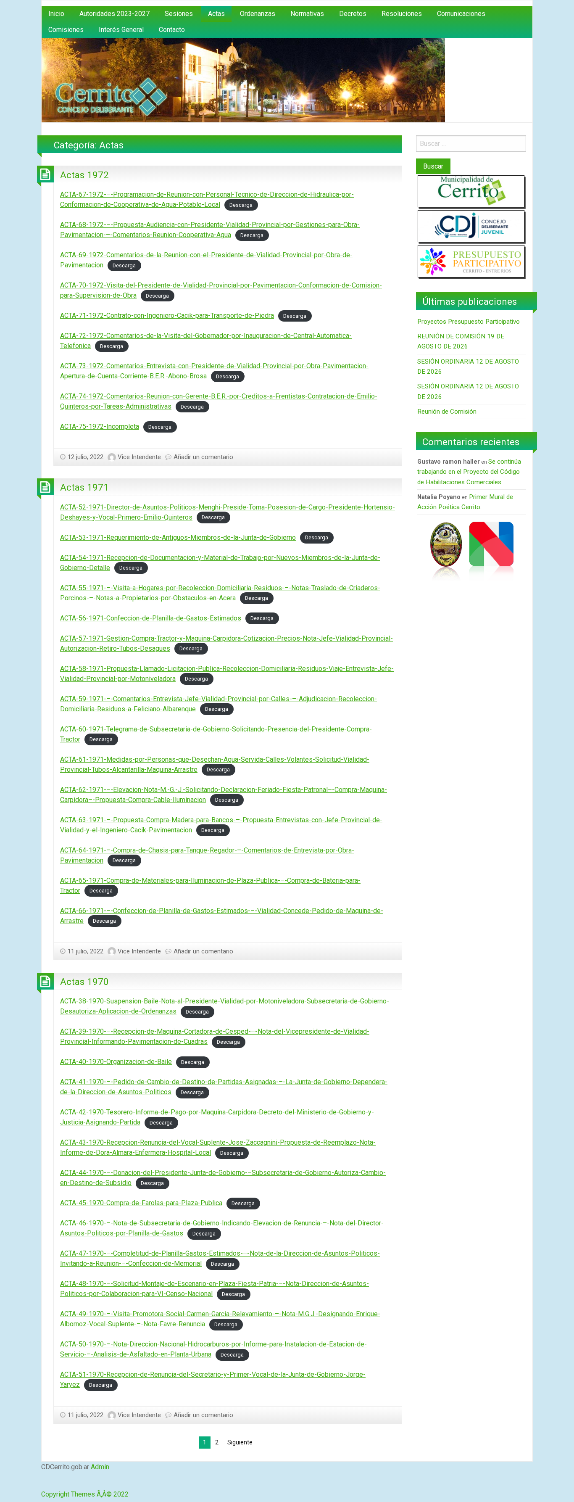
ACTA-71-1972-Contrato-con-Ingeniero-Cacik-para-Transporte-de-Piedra (167, 315)
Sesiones (179, 14)
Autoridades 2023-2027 (114, 14)
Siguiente (240, 1442)
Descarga (241, 205)
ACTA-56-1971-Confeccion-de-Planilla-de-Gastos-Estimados (150, 618)
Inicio (56, 14)
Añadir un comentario (203, 457)
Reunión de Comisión (447, 411)
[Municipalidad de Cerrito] (471, 191)
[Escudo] (446, 550)
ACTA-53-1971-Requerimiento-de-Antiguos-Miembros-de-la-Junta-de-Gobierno (178, 537)
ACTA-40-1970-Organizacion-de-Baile (116, 1062)
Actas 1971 (84, 487)
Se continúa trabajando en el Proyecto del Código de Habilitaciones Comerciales (469, 472)
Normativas (307, 14)
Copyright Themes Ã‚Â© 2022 (85, 1494)
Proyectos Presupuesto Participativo (468, 321)
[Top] (42, 1484)
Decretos (352, 14)
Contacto (172, 30)
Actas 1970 (84, 981)
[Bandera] (491, 550)
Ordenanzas (257, 14)
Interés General (121, 30)
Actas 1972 (84, 174)
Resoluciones (402, 14)
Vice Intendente (139, 457)
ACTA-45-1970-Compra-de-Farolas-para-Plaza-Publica (141, 1203)
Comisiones (66, 30)
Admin (100, 1467)
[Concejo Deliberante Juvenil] (471, 226)
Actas (216, 14)
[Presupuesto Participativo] (471, 261)
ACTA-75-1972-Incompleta (99, 426)
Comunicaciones (461, 14)
